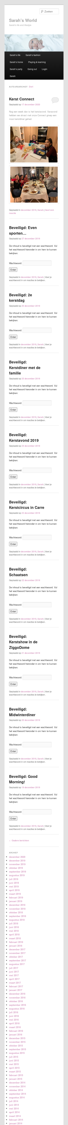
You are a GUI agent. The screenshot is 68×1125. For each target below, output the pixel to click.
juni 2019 (14, 882)
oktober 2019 (16, 868)
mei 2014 (14, 1108)
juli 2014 (13, 1101)
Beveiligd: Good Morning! (23, 779)
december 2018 (17, 904)
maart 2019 (15, 893)
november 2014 (17, 1086)
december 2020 (17, 856)
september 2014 (17, 1093)
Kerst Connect (21, 98)
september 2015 (17, 1049)
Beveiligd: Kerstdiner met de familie (24, 367)
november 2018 (17, 908)
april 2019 (14, 890)
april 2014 (14, 1112)
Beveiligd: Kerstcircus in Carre (26, 504)
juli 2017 (13, 968)
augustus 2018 (17, 919)
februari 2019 (16, 897)
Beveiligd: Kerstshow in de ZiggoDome (23, 642)
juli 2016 (13, 1012)
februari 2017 (16, 986)
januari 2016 (15, 1034)
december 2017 (17, 949)
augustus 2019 (17, 875)
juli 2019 (13, 879)
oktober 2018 (16, 912)
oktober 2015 (16, 1045)
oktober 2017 (16, 956)
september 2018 (17, 916)
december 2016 (17, 993)
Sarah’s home (16, 61)
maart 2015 (15, 1071)
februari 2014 (16, 1119)
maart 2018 (15, 938)
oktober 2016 (16, 1001)
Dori (31, 86)
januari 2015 (15, 1078)
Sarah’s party (16, 68)
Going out (32, 68)
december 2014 (17, 1082)
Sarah (13, 75)
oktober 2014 (16, 1090)
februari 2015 (16, 1075)
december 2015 (17, 1038)
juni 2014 (14, 1104)
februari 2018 (16, 942)
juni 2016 (14, 1016)
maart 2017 (15, 982)
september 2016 (17, 1005)
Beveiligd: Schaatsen (18, 571)
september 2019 (17, 871)
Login (44, 68)
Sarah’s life (15, 54)
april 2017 (14, 979)
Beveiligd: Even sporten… (23, 230)
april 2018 (14, 934)
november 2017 (17, 953)
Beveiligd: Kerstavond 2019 (24, 437)
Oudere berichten (19, 840)
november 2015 (17, 1042)
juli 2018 (13, 923)
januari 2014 (15, 1123)
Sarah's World (23, 20)
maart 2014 (15, 1116)
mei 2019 (14, 886)
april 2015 (14, 1067)
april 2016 (14, 1023)
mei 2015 (14, 1064)
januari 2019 (15, 901)
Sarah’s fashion (33, 54)
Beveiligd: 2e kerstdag (20, 297)
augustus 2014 (17, 1097)
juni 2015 (14, 1060)
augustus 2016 (17, 1008)
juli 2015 (13, 1056)
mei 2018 (14, 930)
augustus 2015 (17, 1053)
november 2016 (17, 997)
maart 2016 (15, 1027)
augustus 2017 (17, 964)
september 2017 (17, 960)
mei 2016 (14, 1019)
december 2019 (28, 210)
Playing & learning (37, 61)
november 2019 (17, 864)
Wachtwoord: (16, 263)
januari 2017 (15, 990)
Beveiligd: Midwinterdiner (22, 711)
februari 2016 (16, 1030)
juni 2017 (14, 971)
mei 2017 (14, 975)
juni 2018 (14, 927)
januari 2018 (15, 945)
